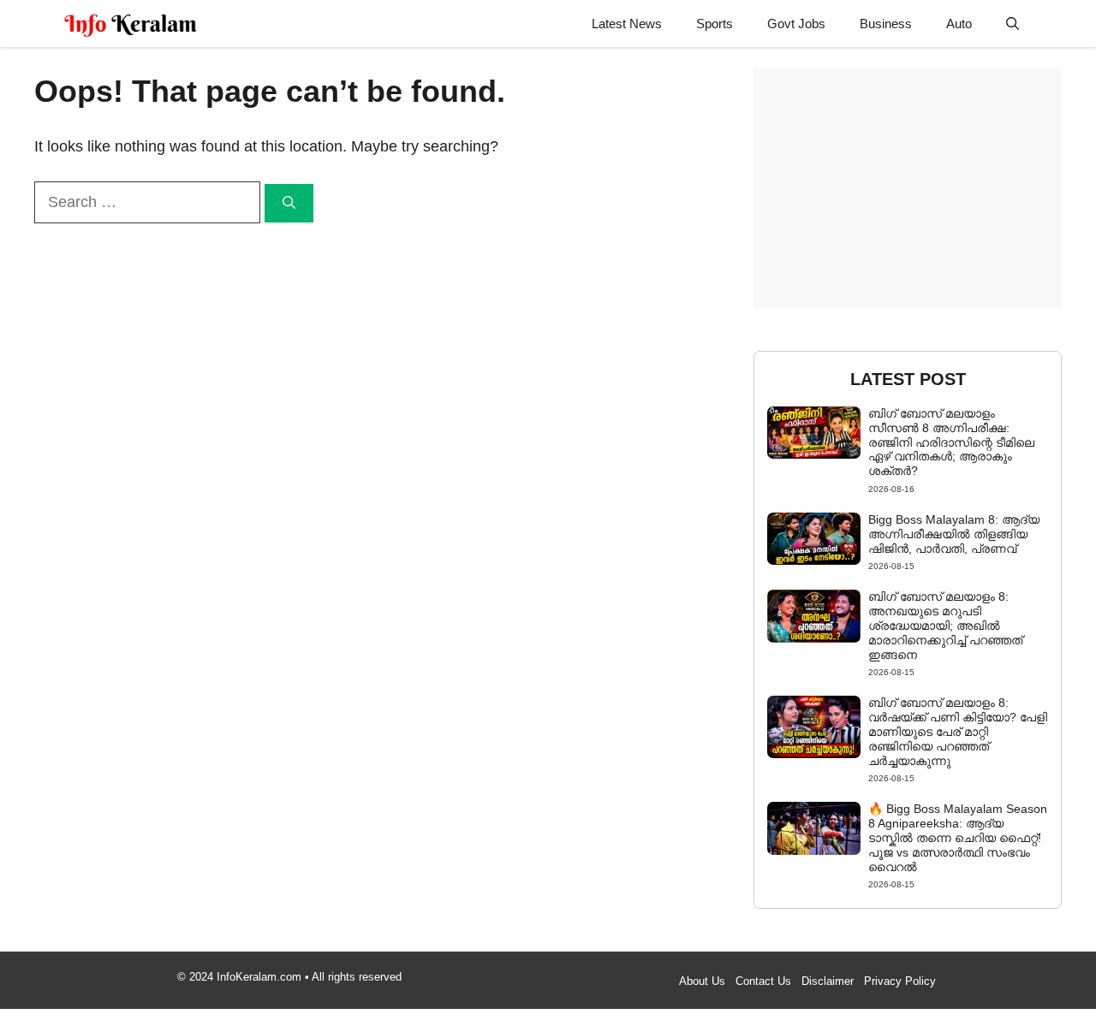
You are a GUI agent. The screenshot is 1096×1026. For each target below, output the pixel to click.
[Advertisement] (908, 188)
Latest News (627, 23)
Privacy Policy (900, 981)
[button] (1012, 23)
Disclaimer (827, 981)
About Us (702, 981)
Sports (714, 23)
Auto (959, 23)
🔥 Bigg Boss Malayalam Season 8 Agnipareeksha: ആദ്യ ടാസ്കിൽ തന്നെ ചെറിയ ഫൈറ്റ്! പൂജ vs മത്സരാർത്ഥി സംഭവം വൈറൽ (957, 837)
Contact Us (763, 981)
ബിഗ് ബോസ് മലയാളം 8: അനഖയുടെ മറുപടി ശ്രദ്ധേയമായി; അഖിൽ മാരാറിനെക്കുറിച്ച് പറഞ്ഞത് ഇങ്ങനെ (945, 625)
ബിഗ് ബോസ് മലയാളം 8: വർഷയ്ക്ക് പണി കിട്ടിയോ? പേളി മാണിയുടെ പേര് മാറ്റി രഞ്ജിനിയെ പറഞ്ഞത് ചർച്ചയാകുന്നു (957, 731)
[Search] (289, 203)
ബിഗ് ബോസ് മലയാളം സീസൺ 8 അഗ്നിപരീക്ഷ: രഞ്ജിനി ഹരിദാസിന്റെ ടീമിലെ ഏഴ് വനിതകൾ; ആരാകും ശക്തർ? (951, 441)
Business (886, 23)
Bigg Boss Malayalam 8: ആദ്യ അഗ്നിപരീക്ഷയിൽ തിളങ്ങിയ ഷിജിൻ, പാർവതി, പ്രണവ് (953, 534)
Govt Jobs (796, 23)
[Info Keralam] (130, 23)
